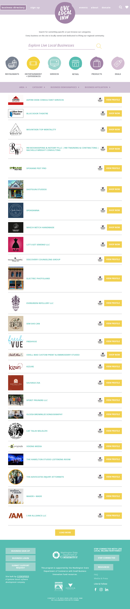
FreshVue (31, 341)
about (94, 7)
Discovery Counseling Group (43, 259)
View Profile (113, 99)
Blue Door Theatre (37, 113)
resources (103, 567)
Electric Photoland (38, 278)
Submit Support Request (21, 566)
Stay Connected (106, 558)
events (83, 7)
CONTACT (52, 598)
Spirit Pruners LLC (37, 400)
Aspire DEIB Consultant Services (45, 100)
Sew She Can (33, 323)
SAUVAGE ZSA (33, 383)
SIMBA (76, 600)
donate (106, 7)
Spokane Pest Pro (36, 168)
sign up (35, 7)
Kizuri (30, 366)
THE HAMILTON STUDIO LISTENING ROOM (48, 459)
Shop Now (114, 113)
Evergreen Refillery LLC (40, 303)
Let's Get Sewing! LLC (38, 244)
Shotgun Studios (36, 189)
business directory (13, 7)
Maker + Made (34, 496)
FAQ (96, 574)
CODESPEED (23, 576)
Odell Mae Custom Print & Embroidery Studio (53, 355)
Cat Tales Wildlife (36, 431)
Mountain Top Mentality (41, 129)
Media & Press (101, 578)
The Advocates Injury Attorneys (45, 477)
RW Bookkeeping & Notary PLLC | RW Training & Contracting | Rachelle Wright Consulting (62, 149)
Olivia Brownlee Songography (44, 414)
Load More (65, 532)
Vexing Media (34, 446)
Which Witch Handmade (40, 227)
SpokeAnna (32, 210)
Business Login (20, 558)
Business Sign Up (20, 551)
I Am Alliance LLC (36, 515)
